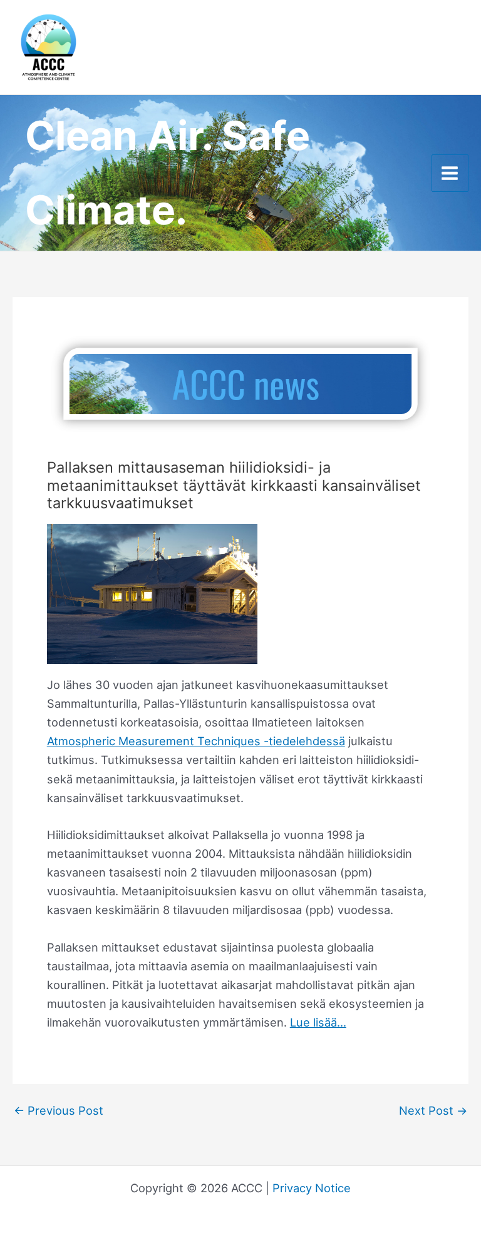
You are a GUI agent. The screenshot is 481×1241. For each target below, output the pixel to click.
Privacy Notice (311, 1188)
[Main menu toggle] (450, 172)
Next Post (433, 1110)
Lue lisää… (318, 1022)
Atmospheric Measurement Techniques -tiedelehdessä (196, 741)
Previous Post (58, 1110)
